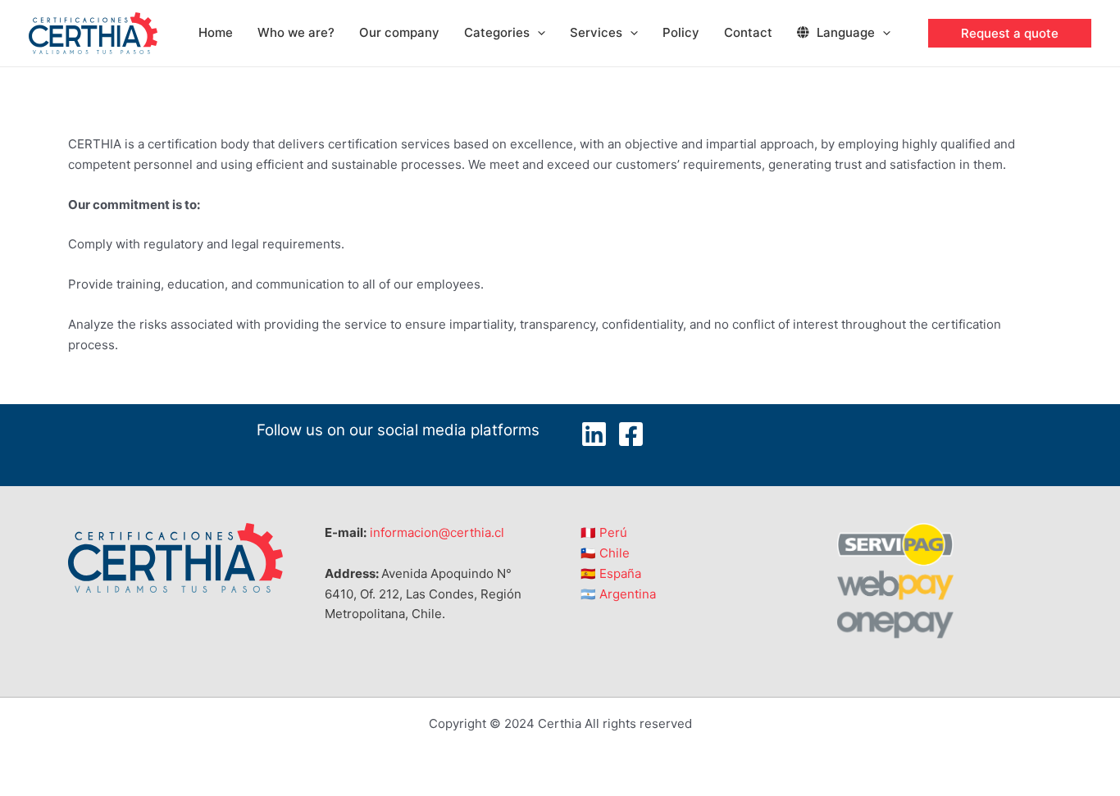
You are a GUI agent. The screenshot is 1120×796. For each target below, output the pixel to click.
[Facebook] (630, 434)
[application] (537, 33)
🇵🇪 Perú (603, 532)
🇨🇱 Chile (605, 553)
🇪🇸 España (610, 573)
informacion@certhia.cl (437, 532)
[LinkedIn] (594, 434)
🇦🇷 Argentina (618, 594)
